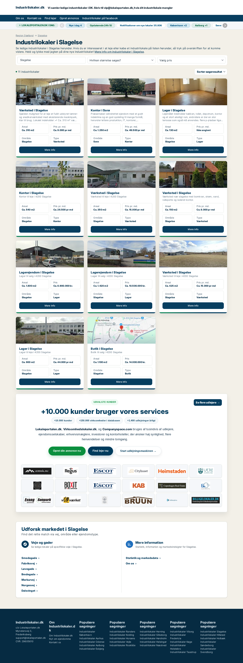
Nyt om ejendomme (60, 638)
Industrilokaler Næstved (153, 645)
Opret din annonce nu (67, 450)
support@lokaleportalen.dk (31, 637)
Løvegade (27, 568)
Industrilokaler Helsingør (153, 641)
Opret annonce (69, 18)
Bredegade (28, 574)
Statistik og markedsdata (142, 558)
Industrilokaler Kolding (122, 634)
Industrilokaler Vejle (120, 641)
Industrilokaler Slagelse (213, 631)
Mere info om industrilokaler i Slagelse (119, 51)
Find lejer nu (101, 450)
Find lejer (50, 18)
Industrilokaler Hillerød (212, 634)
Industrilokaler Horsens (122, 638)
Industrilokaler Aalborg (91, 645)
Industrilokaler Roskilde (122, 645)
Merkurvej (28, 579)
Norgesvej (28, 585)
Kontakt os (34, 18)
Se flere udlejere (208, 402)
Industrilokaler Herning (152, 631)
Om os (20, 18)
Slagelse (42, 35)
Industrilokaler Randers (122, 631)
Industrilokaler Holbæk (212, 638)
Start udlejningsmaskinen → (138, 451)
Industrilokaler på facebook (100, 18)
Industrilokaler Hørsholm (153, 638)
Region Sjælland (25, 35)
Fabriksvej (28, 563)
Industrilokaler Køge (181, 641)
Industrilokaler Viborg (182, 631)
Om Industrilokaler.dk (61, 635)
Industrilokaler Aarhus (91, 638)
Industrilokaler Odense (91, 641)
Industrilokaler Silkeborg (153, 634)
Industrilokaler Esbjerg (91, 648)
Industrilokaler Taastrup (183, 652)
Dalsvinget (28, 590)
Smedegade (29, 558)
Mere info (50, 149)
